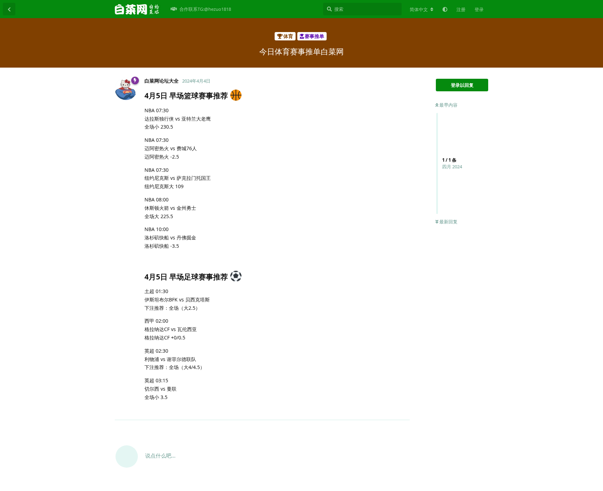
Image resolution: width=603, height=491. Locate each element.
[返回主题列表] (9, 9)
